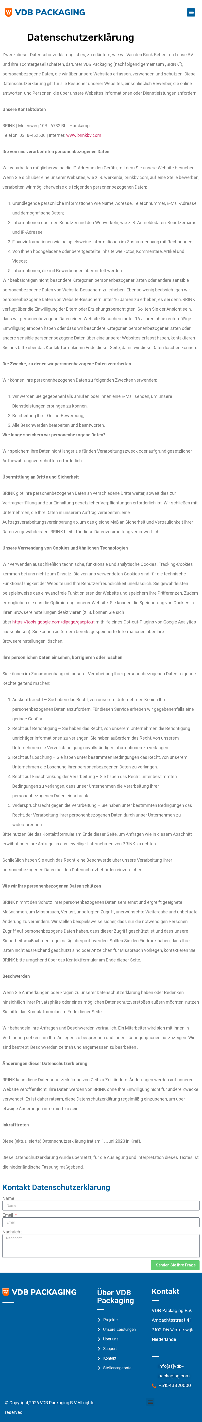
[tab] (8, 1312)
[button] (191, 12)
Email (8, 1215)
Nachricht (12, 1232)
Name (8, 1198)
